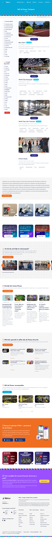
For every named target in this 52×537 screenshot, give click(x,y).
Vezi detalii (34, 39)
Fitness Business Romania (44, 524)
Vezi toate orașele (6, 195)
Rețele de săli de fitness (23, 515)
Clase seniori (7, 75)
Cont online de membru (9, 34)
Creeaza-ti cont (32, 522)
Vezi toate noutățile (7, 291)
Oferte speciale (32, 515)
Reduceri (41, 2)
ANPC (41, 531)
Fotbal (6, 86)
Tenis (6, 102)
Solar (6, 51)
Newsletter (42, 521)
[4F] (26, 210)
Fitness (6, 84)
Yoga (6, 105)
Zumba (6, 109)
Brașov (20, 519)
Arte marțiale (7, 69)
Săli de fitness (21, 513)
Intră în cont (31, 521)
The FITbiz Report (43, 526)
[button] (24, 411)
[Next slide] (49, 265)
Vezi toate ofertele (7, 344)
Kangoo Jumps (7, 91)
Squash (6, 98)
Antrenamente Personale (9, 25)
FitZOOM (31, 519)
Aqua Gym (7, 68)
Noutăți (29, 2)
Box (5, 71)
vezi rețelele (24, 236)
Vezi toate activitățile (7, 257)
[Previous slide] (2, 265)
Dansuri (6, 82)
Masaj (6, 93)
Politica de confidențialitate (34, 531)
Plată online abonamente (9, 42)
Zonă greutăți (7, 107)
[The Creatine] (9, 458)
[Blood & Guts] (42, 458)
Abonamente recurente (9, 24)
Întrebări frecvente (43, 522)
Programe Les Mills (8, 96)
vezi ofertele (8, 236)
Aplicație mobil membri (9, 27)
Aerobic (6, 66)
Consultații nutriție (8, 33)
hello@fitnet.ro (5, 503)
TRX (6, 104)
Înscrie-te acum (44, 481)
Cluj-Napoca (21, 522)
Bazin (6, 31)
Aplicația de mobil (43, 519)
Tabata (6, 100)
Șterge (7, 112)
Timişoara (18, 533)
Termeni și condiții (26, 531)
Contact (41, 517)
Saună (6, 49)
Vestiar (6, 54)
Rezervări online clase (8, 47)
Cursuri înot (7, 78)
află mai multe (41, 236)
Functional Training (8, 87)
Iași (19, 524)
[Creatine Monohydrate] (9, 210)
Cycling (6, 80)
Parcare (6, 38)
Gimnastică (7, 89)
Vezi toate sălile (7, 392)
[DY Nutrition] (26, 458)
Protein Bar (7, 45)
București (20, 521)
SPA (6, 52)
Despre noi (42, 513)
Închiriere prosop (8, 36)
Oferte (35, 2)
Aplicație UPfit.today (8, 29)
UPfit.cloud (19, 531)
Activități (20, 517)
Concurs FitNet (32, 524)
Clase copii (7, 73)
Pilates (6, 95)
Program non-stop (8, 43)
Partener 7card (7, 40)
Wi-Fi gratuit (7, 56)
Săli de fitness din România (42, 16)
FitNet (38, 16)
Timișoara (20, 526)
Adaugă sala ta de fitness (44, 515)
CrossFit (6, 77)
